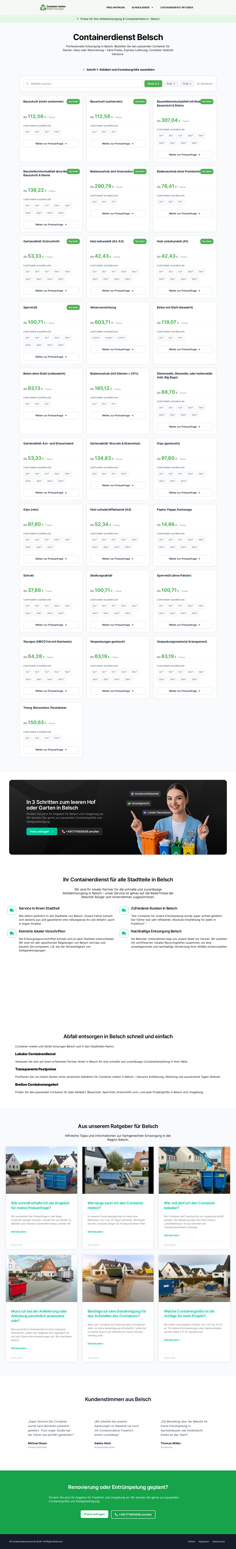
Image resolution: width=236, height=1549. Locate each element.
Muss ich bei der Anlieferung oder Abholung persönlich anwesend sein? (39, 1316)
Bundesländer (140, 7)
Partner (191, 1541)
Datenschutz (219, 1541)
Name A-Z (153, 83)
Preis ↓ (187, 83)
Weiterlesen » (19, 1232)
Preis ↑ (171, 83)
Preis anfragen (115, 7)
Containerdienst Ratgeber (176, 7)
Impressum (204, 1541)
